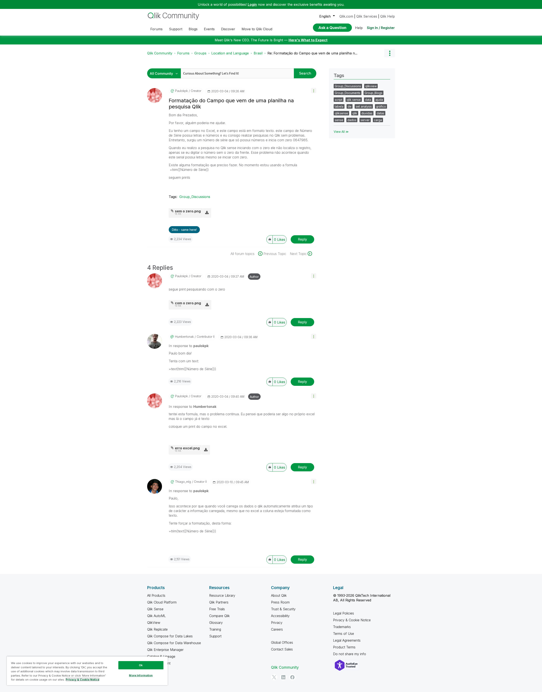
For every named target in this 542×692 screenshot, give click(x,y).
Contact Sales (282, 649)
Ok (141, 665)
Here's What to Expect (308, 40)
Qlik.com (346, 16)
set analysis (364, 106)
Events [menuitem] (209, 29)
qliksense (341, 113)
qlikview (371, 86)
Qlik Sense (155, 609)
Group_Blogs (373, 93)
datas (380, 113)
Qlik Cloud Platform (162, 602)
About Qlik (279, 595)
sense (339, 120)
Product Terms (344, 647)
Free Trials (217, 609)
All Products (156, 595)
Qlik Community (159, 53)
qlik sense (354, 99)
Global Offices (282, 642)
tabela (339, 106)
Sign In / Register (381, 28)
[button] (313, 90)
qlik (354, 113)
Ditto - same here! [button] (184, 229)
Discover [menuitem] (228, 29)
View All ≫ (341, 131)
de (349, 106)
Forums (183, 53)
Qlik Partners (218, 602)
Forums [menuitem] (156, 29)
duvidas (366, 113)
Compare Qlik (219, 616)
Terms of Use (343, 633)
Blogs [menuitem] (193, 29)
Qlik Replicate (157, 629)
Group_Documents (347, 93)
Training (215, 629)
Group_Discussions (194, 197)
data (368, 99)
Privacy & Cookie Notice (352, 620)
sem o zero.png (188, 211)
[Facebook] (292, 677)
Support (215, 636)
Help (359, 28)
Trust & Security (283, 609)
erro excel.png (187, 448)
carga (378, 120)
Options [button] (389, 53)
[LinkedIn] (283, 677)
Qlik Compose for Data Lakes (170, 636)
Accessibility (280, 616)
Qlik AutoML (156, 616)
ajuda (379, 99)
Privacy (276, 622)
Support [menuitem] (175, 29)
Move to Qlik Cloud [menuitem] (257, 29)
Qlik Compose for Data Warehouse (174, 643)
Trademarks (342, 627)
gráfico (381, 106)
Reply (302, 239)
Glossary (216, 622)
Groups (200, 53)
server (365, 120)
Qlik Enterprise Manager (165, 650)
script (338, 99)
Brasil (258, 53)
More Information (141, 675)
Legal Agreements (347, 640)
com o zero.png (188, 303)
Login (252, 4)
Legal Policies (343, 613)
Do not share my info (350, 654)
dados (351, 120)
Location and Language (230, 53)
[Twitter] (274, 677)
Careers (277, 629)
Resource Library (222, 595)
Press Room (280, 602)
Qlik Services (366, 16)
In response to (189, 346)
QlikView (153, 622)
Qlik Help (387, 16)
